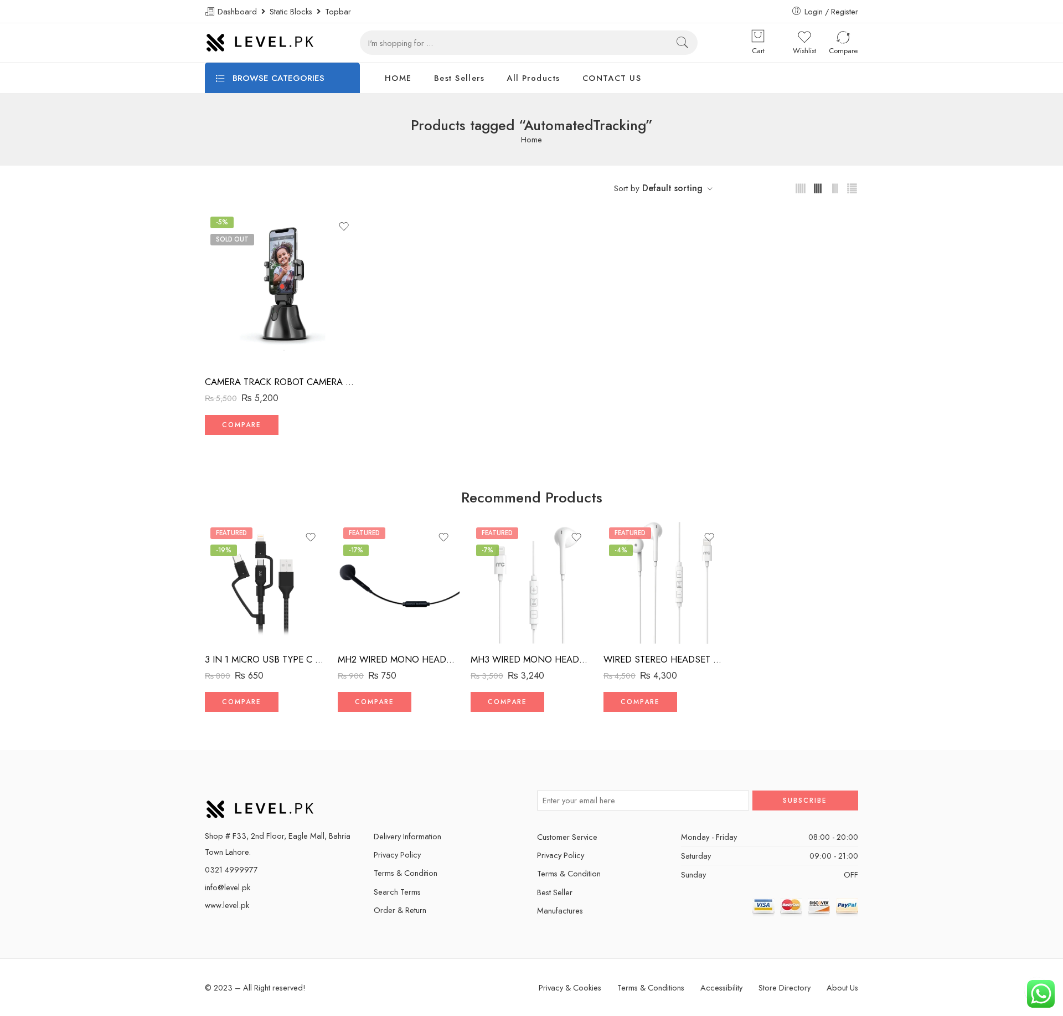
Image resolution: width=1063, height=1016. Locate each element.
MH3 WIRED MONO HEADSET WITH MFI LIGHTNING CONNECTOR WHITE (531, 659)
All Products (533, 78)
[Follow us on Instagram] (436, 800)
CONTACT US (612, 78)
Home (531, 140)
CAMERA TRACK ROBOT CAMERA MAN (282, 381)
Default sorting (672, 188)
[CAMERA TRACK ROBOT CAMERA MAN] (282, 288)
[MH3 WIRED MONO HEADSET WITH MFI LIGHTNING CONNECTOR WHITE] (531, 583)
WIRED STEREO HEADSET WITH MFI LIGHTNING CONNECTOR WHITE (664, 659)
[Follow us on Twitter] (378, 800)
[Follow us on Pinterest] (416, 800)
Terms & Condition (405, 873)
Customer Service (567, 837)
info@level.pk (227, 887)
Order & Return (400, 910)
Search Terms (397, 891)
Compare (241, 425)
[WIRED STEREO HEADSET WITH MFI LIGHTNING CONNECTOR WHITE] (664, 583)
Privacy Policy (397, 854)
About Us (842, 987)
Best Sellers (459, 78)
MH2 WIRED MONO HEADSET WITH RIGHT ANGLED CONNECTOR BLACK (399, 659)
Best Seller (554, 892)
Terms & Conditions (650, 987)
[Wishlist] (343, 226)
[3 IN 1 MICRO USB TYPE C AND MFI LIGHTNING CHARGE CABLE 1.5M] (266, 583)
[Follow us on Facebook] (397, 800)
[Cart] (758, 37)
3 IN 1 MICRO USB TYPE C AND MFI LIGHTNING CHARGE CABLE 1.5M (266, 659)
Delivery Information (407, 836)
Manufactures (560, 910)
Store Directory (784, 987)
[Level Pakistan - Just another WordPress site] (260, 42)
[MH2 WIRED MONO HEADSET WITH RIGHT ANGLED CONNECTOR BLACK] (399, 583)
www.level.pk (227, 905)
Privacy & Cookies (570, 987)
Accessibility (721, 987)
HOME (398, 78)
